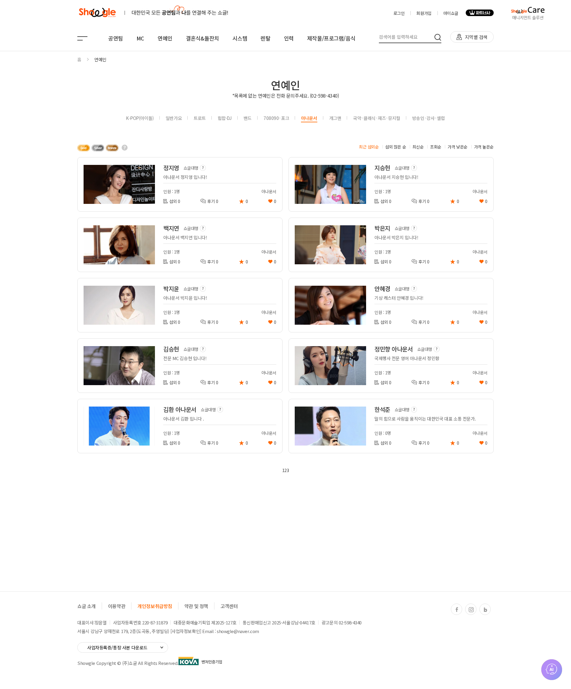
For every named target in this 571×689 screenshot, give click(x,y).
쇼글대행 (190, 168)
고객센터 (229, 606)
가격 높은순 (484, 147)
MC (140, 38)
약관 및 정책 (196, 606)
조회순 (435, 147)
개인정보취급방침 (154, 606)
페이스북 (456, 609)
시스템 (240, 38)
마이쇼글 (450, 13)
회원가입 (423, 13)
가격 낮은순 (457, 147)
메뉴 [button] (82, 38)
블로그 (485, 609)
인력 (289, 38)
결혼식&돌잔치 (202, 38)
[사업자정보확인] (185, 631)
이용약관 (116, 606)
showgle (97, 12)
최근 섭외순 (369, 147)
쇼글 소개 (86, 606)
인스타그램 (471, 609)
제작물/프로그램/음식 (331, 38)
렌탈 (265, 38)
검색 (437, 37)
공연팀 (115, 38)
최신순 (418, 147)
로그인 (399, 13)
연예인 (165, 38)
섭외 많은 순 (395, 147)
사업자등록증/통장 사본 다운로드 (117, 647)
